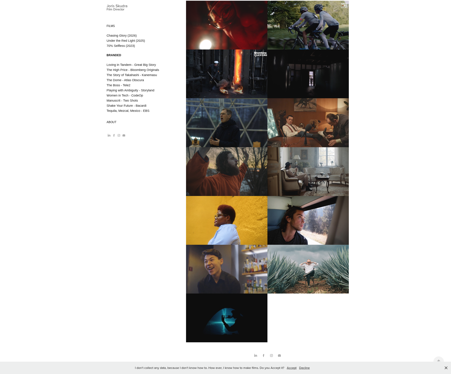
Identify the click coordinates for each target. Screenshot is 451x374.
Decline (304, 368)
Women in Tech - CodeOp (125, 95)
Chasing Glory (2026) (122, 35)
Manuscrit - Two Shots (122, 100)
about (111, 122)
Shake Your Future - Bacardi (126, 105)
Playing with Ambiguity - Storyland (130, 90)
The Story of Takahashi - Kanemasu (132, 75)
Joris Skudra (117, 5)
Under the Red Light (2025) (126, 40)
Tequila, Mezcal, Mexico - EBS (128, 111)
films (111, 25)
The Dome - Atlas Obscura (125, 80)
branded (114, 55)
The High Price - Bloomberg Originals (133, 70)
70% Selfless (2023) (121, 46)
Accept (291, 368)
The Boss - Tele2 (118, 85)
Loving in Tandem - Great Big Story (131, 65)
